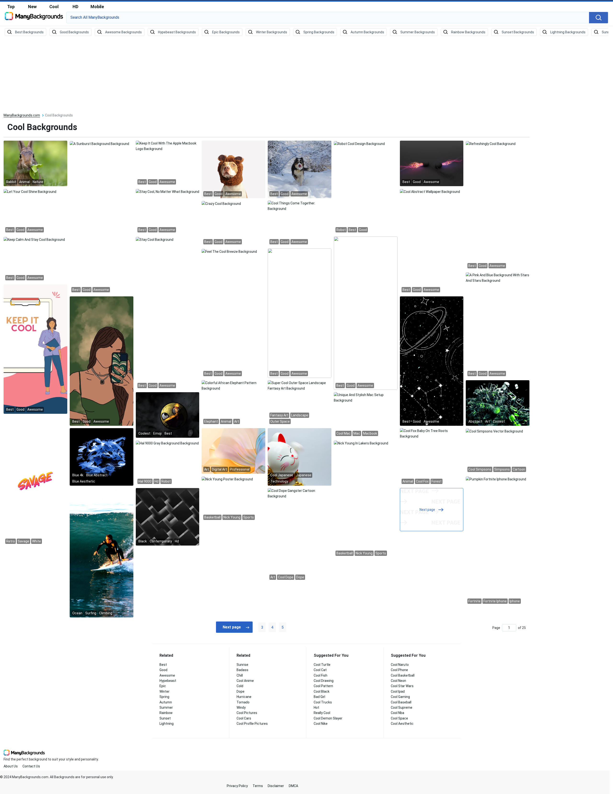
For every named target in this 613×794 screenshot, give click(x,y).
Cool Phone (399, 670)
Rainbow (166, 713)
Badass (242, 670)
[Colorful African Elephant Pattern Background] (233, 385)
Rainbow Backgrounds (468, 32)
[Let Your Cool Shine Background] (30, 191)
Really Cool (322, 713)
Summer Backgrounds (417, 32)
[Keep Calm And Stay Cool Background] (34, 239)
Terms (258, 786)
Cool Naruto (400, 665)
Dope (240, 691)
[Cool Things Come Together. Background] (299, 206)
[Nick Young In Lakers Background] (361, 443)
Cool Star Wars (402, 686)
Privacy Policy (237, 786)
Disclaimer (276, 786)
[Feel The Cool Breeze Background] (229, 251)
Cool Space (399, 718)
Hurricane (244, 697)
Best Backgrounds (29, 32)
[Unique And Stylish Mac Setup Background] (365, 397)
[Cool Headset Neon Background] (432, 163)
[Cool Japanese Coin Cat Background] (299, 457)
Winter (164, 691)
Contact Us (31, 766)
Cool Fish (320, 675)
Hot (316, 707)
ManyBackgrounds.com (22, 115)
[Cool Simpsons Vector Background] (494, 431)
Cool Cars (244, 718)
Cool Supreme (401, 707)
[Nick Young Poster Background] (227, 479)
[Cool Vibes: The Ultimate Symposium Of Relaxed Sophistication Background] (35, 349)
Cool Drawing (324, 681)
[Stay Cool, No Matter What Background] (167, 191)
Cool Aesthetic (402, 723)
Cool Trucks (323, 702)
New (32, 6)
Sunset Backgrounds (518, 32)
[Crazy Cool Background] (221, 203)
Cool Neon (398, 681)
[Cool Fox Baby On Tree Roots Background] (432, 433)
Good (163, 670)
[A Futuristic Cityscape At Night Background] (101, 361)
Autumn (165, 702)
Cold (240, 686)
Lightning (166, 723)
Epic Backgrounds (226, 32)
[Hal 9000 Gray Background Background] (167, 443)
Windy (241, 707)
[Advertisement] (306, 74)
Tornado (243, 702)
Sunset (165, 718)
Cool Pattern (323, 686)
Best (163, 665)
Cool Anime (245, 681)
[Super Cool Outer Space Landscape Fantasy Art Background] (299, 385)
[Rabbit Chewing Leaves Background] (35, 163)
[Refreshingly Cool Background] (491, 143)
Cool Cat (320, 670)
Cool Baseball (401, 702)
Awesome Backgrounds (123, 32)
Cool (54, 6)
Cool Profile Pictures (252, 723)
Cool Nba (397, 713)
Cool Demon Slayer (328, 718)
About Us (11, 766)
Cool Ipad (398, 691)
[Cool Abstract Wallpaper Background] (430, 191)
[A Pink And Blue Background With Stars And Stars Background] (497, 278)
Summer (166, 707)
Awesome (167, 675)
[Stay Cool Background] (154, 239)
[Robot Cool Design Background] (359, 143)
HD (75, 6)
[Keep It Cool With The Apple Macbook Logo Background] (167, 146)
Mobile (97, 6)
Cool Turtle (322, 665)
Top (11, 6)
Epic (162, 686)
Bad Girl (319, 697)
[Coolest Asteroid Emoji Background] (167, 415)
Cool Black (321, 691)
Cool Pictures (247, 713)
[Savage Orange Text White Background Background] (35, 481)
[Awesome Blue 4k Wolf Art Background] (101, 457)
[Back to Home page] (34, 17)
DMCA (293, 786)
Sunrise (242, 665)
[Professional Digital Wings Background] (233, 451)
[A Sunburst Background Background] (99, 143)
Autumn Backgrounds (367, 32)
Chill (240, 675)
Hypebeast (167, 681)
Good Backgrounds (74, 32)
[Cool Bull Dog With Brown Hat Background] (233, 169)
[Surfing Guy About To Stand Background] (101, 552)
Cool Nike (321, 723)
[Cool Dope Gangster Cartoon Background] (299, 493)
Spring (164, 697)
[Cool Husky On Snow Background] (299, 169)
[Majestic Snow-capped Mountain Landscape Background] (432, 361)
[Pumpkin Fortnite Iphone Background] (496, 479)
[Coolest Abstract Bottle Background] (497, 403)
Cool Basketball (402, 675)
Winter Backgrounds (271, 32)
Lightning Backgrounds (567, 32)
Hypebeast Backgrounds (177, 32)
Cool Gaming (400, 697)
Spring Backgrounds (318, 32)
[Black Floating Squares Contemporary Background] (167, 516)
